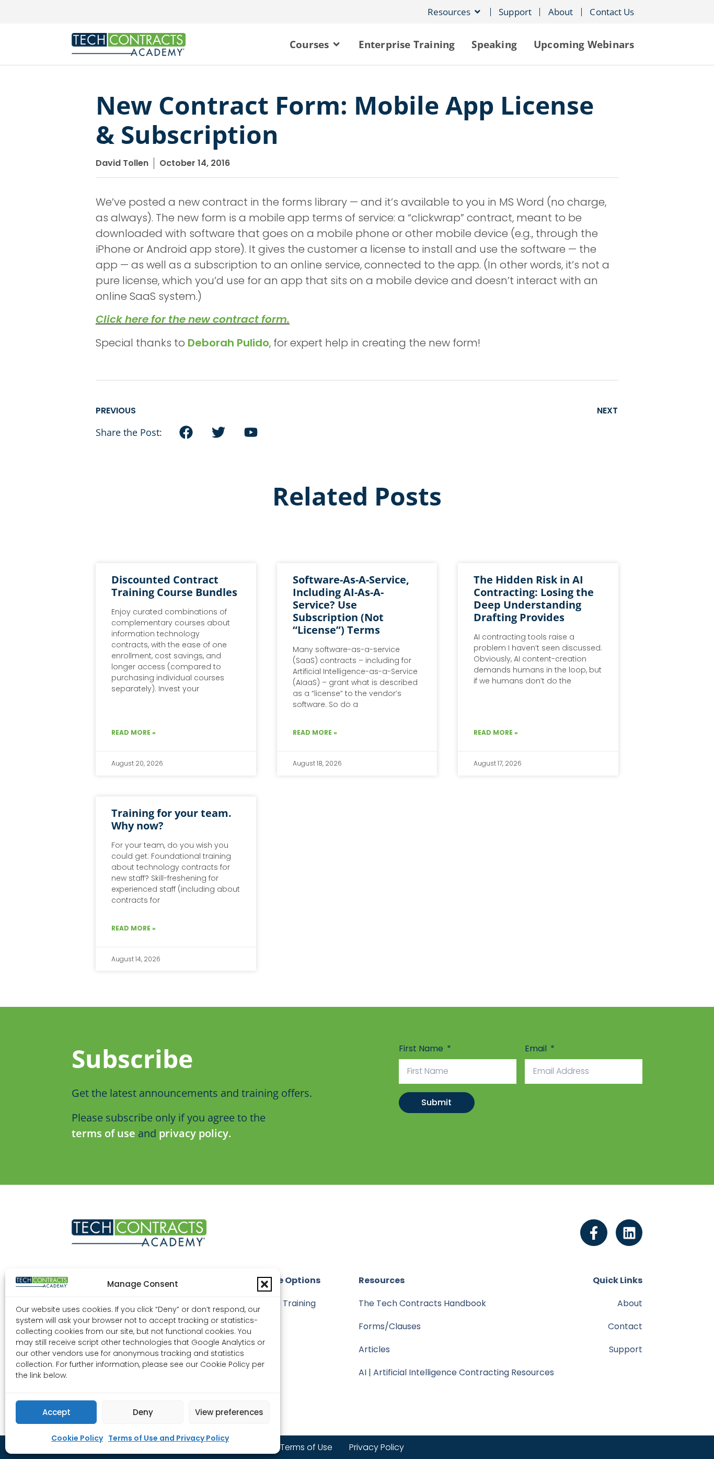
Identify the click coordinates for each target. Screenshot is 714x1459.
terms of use (103, 1133)
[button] (264, 1284)
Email (537, 1048)
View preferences (229, 1412)
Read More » (133, 732)
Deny (143, 1412)
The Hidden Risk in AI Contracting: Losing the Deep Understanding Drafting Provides (534, 598)
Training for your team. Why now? (171, 819)
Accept (56, 1412)
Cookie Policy (77, 1438)
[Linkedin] (629, 1233)
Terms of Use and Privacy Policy (168, 1438)
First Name (422, 1048)
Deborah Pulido (228, 342)
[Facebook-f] (593, 1233)
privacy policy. (195, 1133)
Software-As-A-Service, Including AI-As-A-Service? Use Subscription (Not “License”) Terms (351, 605)
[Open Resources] (477, 11)
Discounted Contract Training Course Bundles (174, 586)
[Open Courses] (336, 44)
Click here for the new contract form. (193, 319)
